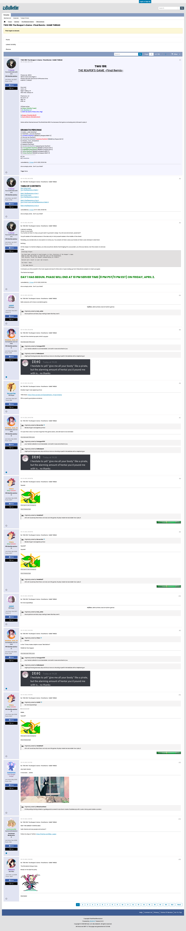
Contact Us (148, 912)
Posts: (7, 81)
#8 (180, 478)
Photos (8, 49)
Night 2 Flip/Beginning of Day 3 (30, 200)
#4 (180, 295)
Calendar (16, 18)
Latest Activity (11, 44)
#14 (179, 819)
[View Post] (44, 425)
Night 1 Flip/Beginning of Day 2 (29, 193)
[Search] (182, 8)
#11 (180, 630)
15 (149, 905)
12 (133, 905)
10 (122, 905)
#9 (180, 532)
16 (154, 905)
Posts (8, 40)
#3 (180, 222)
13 (138, 905)
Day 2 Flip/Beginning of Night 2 (30, 197)
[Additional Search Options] (179, 8)
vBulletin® (93, 921)
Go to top (178, 912)
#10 (180, 596)
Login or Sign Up (145, 1)
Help (141, 912)
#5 (180, 329)
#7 (180, 417)
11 (127, 905)
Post (12, 88)
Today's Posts (25, 18)
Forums (6, 15)
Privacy (156, 912)
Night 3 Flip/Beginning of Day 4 (30, 205)
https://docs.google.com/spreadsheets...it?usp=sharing (45, 395)
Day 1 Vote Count (26, 188)
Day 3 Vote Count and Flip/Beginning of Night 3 (35, 202)
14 (144, 905)
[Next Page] (165, 54)
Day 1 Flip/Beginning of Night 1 (29, 190)
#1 (180, 60)
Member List (7, 18)
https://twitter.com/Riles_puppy (46, 834)
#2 (180, 178)
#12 (180, 695)
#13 (180, 762)
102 (172, 905)
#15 (180, 859)
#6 (180, 383)
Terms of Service (167, 912)
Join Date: (8, 79)
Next (179, 905)
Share (12, 85)
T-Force (31, 162)
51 (160, 905)
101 (166, 905)
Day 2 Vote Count (26, 195)
